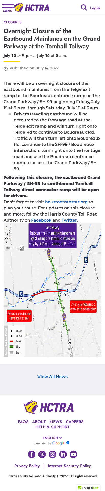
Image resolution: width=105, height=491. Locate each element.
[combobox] (53, 438)
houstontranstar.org (66, 202)
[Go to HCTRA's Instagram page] (52, 454)
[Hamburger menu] (8, 7)
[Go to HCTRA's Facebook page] (31, 454)
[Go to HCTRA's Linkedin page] (63, 454)
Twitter (69, 220)
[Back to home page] (31, 8)
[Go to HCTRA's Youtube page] (73, 454)
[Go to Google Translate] (49, 443)
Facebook (41, 220)
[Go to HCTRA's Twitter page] (42, 454)
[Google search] (84, 7)
